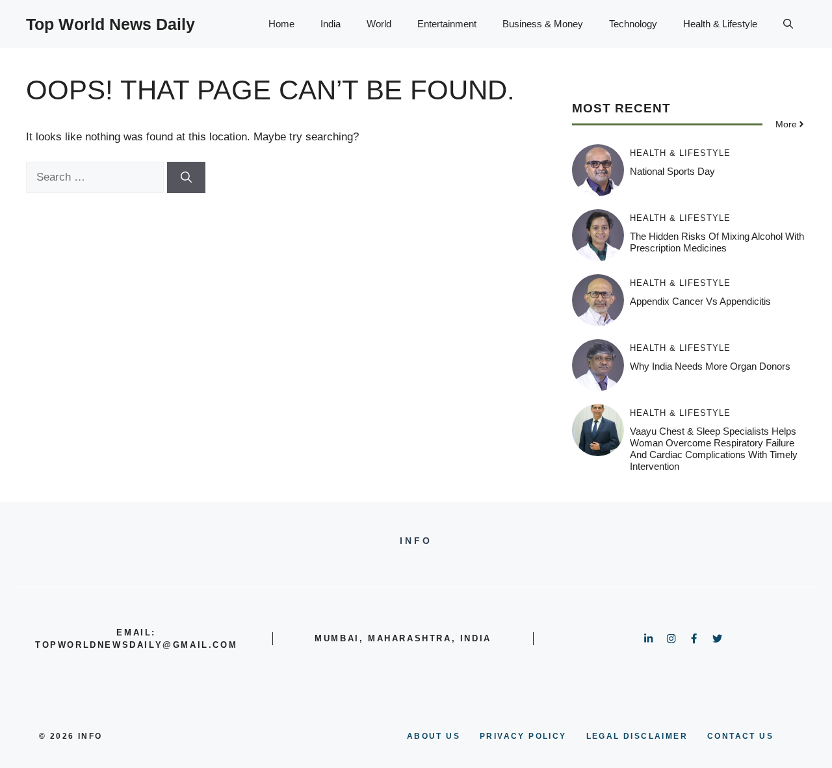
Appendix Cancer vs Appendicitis (700, 301)
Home (281, 23)
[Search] (186, 177)
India (330, 23)
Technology (633, 23)
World (379, 23)
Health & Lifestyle (720, 23)
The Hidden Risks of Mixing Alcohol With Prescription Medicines (717, 242)
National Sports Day (672, 171)
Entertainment (446, 23)
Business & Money (542, 23)
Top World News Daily (110, 24)
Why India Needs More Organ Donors (710, 366)
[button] (788, 24)
